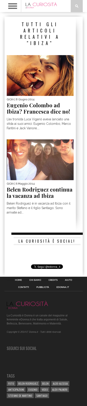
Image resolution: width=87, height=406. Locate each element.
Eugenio (32, 389)
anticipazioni (16, 389)
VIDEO (45, 389)
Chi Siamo (35, 280)
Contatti (23, 287)
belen (45, 383)
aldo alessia (60, 383)
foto (11, 383)
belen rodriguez (28, 383)
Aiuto (68, 280)
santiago (42, 395)
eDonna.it (62, 287)
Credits (53, 280)
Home (18, 280)
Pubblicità (42, 287)
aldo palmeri (59, 389)
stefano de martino (20, 395)
